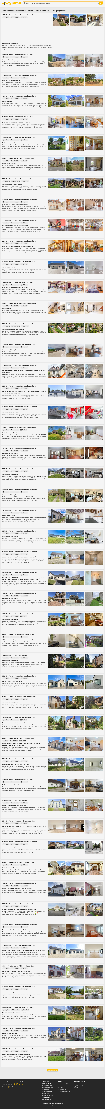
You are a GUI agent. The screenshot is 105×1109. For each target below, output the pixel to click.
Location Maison (46, 1093)
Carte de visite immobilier (64, 1091)
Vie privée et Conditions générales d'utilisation (79, 1086)
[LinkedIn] (14, 1084)
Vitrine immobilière (62, 1089)
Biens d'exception (46, 1099)
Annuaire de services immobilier (63, 1086)
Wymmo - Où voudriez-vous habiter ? (12, 1082)
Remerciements (52, 1106)
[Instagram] (17, 1084)
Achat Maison (45, 1089)
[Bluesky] (22, 1084)
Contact (75, 1084)
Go (101, 3)
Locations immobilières (47, 1087)
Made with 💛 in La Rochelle (9, 1087)
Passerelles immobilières (64, 1084)
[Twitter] (20, 1084)
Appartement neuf (46, 1097)
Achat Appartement (47, 1091)
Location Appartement (47, 1095)
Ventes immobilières (47, 1085)
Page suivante (52, 1070)
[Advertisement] (45, 29)
